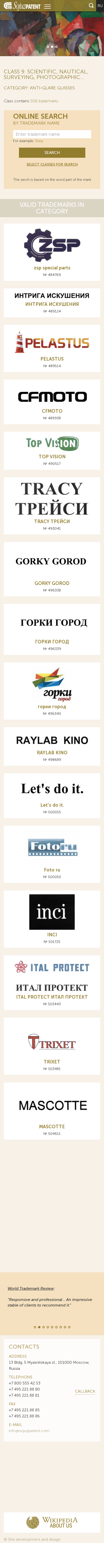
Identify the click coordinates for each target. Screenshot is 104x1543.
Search (52, 152)
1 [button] (47, 46)
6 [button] (56, 1327)
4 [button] (47, 1327)
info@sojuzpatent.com (29, 1430)
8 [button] (64, 1327)
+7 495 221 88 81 (24, 1395)
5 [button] (52, 1327)
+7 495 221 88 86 (24, 1416)
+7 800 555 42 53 (24, 1383)
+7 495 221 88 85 (24, 1410)
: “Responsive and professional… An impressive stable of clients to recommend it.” (50, 1297)
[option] (52, 28)
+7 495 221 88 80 (24, 1389)
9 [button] (69, 1327)
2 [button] (52, 46)
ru (100, 5)
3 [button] (56, 46)
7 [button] (60, 1327)
